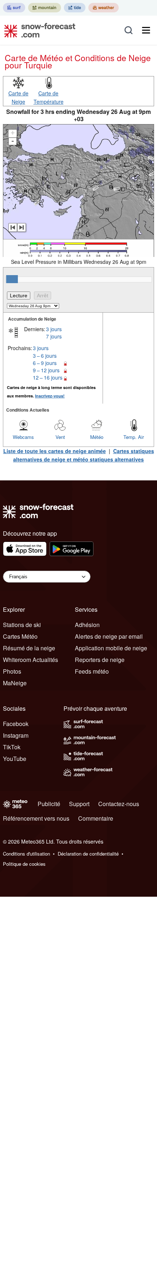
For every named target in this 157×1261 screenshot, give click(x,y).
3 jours (54, 329)
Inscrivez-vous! (50, 395)
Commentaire (95, 818)
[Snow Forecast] (37, 30)
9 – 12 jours (46, 370)
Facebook (15, 723)
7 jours (54, 336)
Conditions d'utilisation (26, 853)
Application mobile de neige (111, 648)
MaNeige (15, 683)
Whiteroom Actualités (30, 659)
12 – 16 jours (47, 377)
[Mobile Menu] (146, 30)
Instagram (15, 735)
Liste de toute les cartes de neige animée (54, 451)
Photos (12, 671)
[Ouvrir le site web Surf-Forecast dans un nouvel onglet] (14, 7)
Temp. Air (133, 436)
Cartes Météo (20, 636)
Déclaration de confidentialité (88, 853)
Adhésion (87, 624)
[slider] (12, 279)
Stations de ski (22, 624)
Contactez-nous (118, 804)
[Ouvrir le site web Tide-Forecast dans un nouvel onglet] (74, 7)
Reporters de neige (100, 659)
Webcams (23, 436)
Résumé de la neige (29, 648)
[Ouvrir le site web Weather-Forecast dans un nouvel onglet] (103, 7)
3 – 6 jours (45, 355)
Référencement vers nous (36, 818)
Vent (60, 436)
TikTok (11, 747)
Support (79, 804)
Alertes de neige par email (109, 636)
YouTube (14, 758)
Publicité (49, 804)
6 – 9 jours (45, 362)
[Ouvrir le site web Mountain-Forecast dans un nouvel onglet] (44, 7)
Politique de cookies (24, 863)
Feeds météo (92, 671)
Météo (96, 436)
